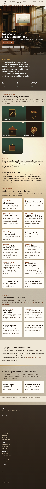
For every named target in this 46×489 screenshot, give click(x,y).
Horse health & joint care (6, 439)
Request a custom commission (7, 468)
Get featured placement (32, 384)
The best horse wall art (32, 311)
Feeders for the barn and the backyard (9, 247)
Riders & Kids (41, 2)
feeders (25, 359)
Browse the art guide (8, 42)
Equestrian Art (12, 2)
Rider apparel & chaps (6, 444)
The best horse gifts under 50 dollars (9, 326)
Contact (3, 478)
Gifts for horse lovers (10, 215)
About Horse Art (5, 474)
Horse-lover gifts (5, 419)
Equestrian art (5, 46)
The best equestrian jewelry (34, 325)
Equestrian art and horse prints (8, 203)
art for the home (29, 357)
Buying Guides (24, 2)
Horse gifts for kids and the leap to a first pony (10, 282)
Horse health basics (31, 246)
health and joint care (18, 359)
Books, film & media (5, 426)
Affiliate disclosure (5, 482)
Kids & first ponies (5, 446)
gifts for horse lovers (28, 302)
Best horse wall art (5, 457)
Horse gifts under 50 (5, 459)
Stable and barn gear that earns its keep (10, 233)
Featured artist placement (6, 466)
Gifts (21, 2)
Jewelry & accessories (6, 421)
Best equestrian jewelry (6, 461)
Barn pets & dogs (5, 448)
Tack (18, 2)
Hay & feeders (4, 437)
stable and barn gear (9, 359)
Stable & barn (16, 46)
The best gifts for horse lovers (8, 311)
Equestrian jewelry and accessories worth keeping (33, 216)
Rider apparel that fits (32, 233)
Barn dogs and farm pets (33, 282)
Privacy (3, 480)
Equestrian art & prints (6, 417)
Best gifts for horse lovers (6, 455)
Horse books (7, 264)
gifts (31, 359)
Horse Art (6, 2)
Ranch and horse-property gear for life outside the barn (31, 265)
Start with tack (19, 42)
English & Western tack (6, 431)
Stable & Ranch (34, 2)
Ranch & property (5, 435)
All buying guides (5, 453)
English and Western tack (33, 202)
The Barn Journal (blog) (6, 476)
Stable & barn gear (5, 433)
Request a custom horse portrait (8, 385)
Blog (31, 2)
